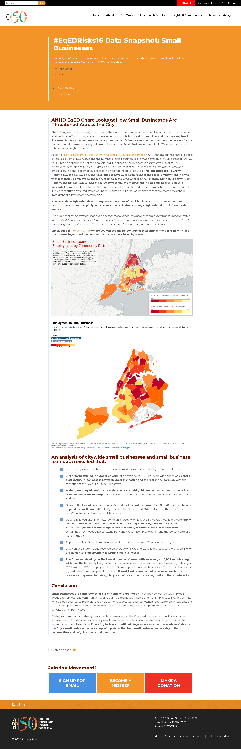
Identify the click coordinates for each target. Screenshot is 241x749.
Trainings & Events (152, 15)
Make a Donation (168, 683)
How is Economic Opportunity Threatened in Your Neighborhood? (105, 154)
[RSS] (222, 3)
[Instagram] (228, 3)
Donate (185, 3)
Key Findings (66, 87)
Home (96, 15)
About (110, 15)
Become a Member (120, 683)
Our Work (126, 15)
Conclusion (65, 94)
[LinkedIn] (234, 3)
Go (42, 3)
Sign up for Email (207, 3)
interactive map (81, 230)
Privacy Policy (30, 739)
